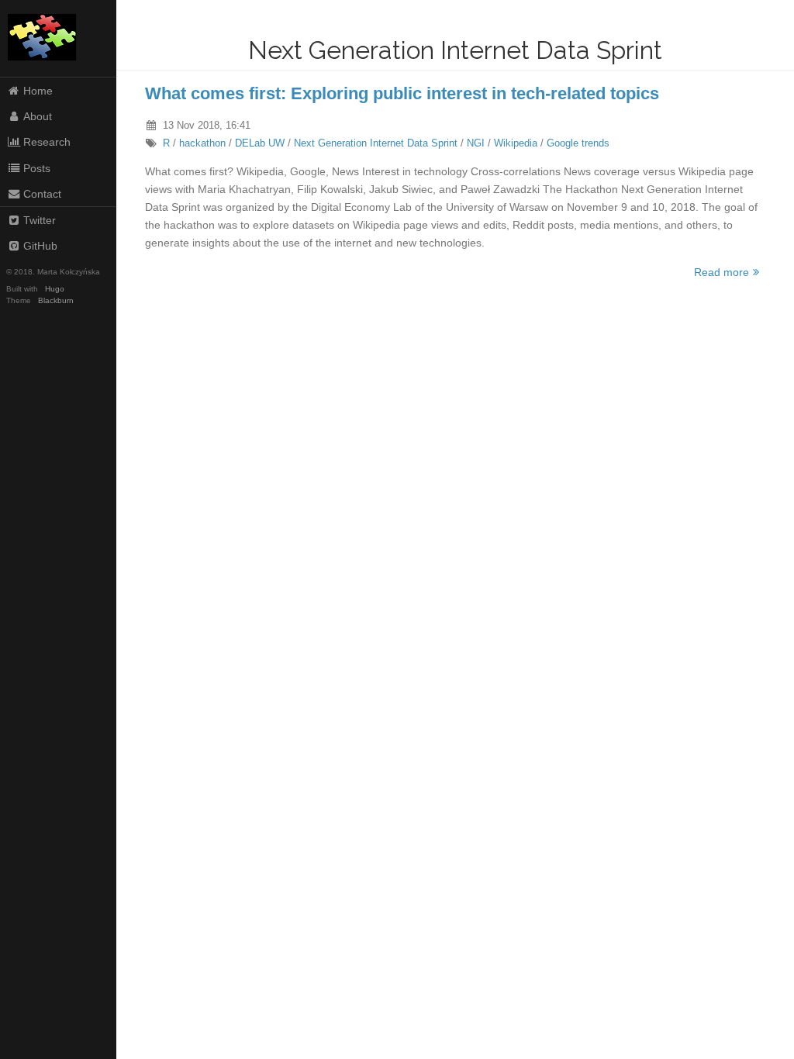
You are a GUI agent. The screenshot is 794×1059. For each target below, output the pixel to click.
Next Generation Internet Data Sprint (375, 143)
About (37, 116)
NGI (476, 143)
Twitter (39, 220)
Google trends (578, 143)
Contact (42, 194)
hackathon (202, 143)
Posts (36, 168)
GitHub (40, 246)
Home (38, 91)
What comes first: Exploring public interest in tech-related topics (402, 93)
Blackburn (56, 300)
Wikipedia (515, 143)
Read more (721, 272)
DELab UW (260, 143)
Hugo (54, 289)
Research (47, 142)
